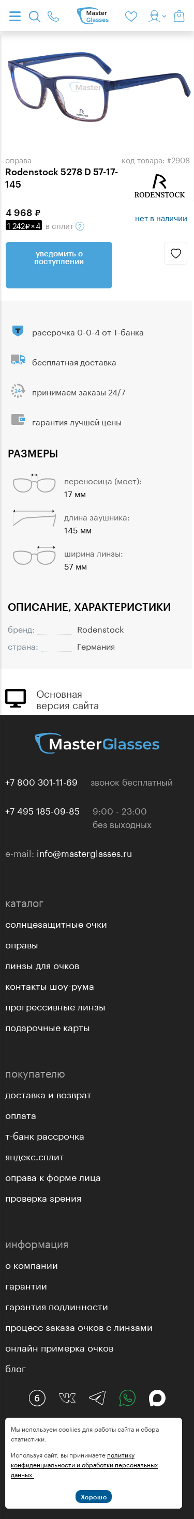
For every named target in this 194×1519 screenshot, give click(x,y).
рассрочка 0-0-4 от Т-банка (88, 331)
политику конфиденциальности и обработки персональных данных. (84, 1464)
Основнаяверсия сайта (67, 698)
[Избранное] (133, 15)
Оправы (21, 943)
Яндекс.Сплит (34, 1155)
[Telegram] (97, 1398)
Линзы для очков (42, 964)
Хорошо (94, 1496)
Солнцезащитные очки (56, 922)
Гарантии (26, 1284)
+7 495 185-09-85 (42, 810)
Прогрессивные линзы (55, 1005)
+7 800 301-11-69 (41, 781)
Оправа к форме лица (53, 1176)
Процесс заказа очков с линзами (79, 1325)
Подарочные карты (47, 1026)
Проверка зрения (43, 1196)
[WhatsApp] (127, 1398)
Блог (15, 1367)
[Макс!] (157, 1398)
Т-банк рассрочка (44, 1134)
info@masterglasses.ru (84, 852)
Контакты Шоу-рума (49, 984)
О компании (31, 1263)
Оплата (20, 1114)
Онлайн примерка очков (59, 1346)
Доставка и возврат (48, 1093)
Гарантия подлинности (56, 1305)
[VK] (67, 1398)
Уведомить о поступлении (59, 257)
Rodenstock (100, 628)
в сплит (41, 225)
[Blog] (37, 1398)
